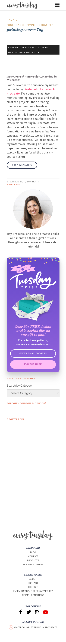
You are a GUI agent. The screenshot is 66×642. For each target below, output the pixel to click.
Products (33, 560)
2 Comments (33, 182)
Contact (33, 583)
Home (10, 20)
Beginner (13, 48)
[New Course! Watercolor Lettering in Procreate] (33, 58)
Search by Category (20, 385)
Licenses (33, 587)
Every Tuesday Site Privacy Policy (33, 591)
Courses (24, 48)
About (33, 579)
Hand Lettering (39, 48)
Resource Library (33, 564)
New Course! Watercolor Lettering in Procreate (32, 78)
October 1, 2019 (16, 182)
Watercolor (32, 52)
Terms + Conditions (33, 595)
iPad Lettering (16, 52)
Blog (33, 552)
